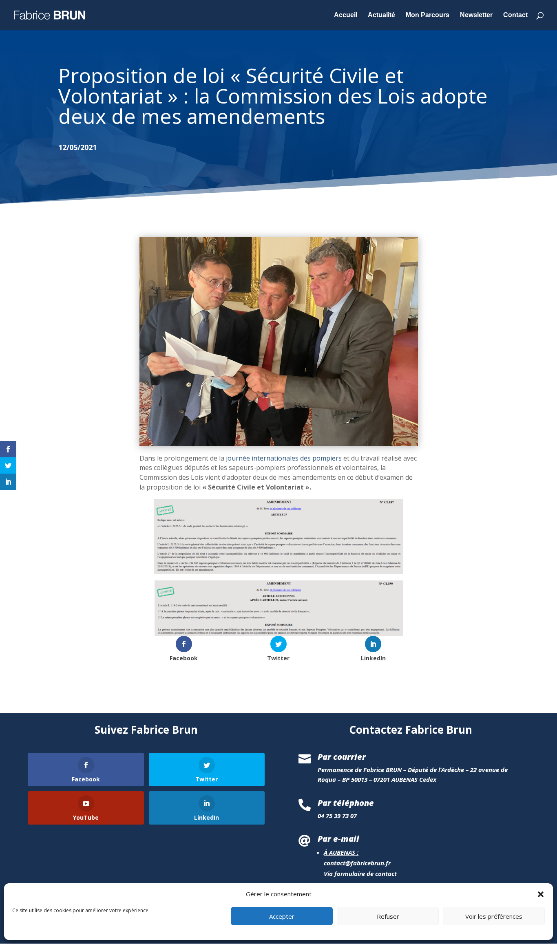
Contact (515, 15)
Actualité (381, 15)
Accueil (345, 15)
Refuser (388, 917)
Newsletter (476, 15)
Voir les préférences (493, 917)
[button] (541, 894)
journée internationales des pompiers (284, 458)
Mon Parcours (427, 15)
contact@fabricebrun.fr (357, 863)
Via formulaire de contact (360, 873)
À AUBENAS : (341, 852)
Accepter (281, 917)
